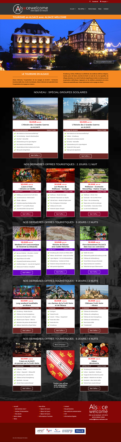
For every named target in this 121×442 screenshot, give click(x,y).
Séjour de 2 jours (45, 409)
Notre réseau (92, 8)
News (99, 8)
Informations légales (70, 416)
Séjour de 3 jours (45, 411)
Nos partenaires (69, 409)
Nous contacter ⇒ (60, 344)
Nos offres (81, 8)
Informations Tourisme (45, 416)
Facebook (95, 1)
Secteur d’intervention (21, 411)
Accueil (72, 8)
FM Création (25, 437)
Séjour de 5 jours (45, 414)
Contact (106, 8)
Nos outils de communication (72, 411)
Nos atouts (18, 414)
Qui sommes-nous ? (20, 409)
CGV (65, 414)
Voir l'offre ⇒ (35, 155)
